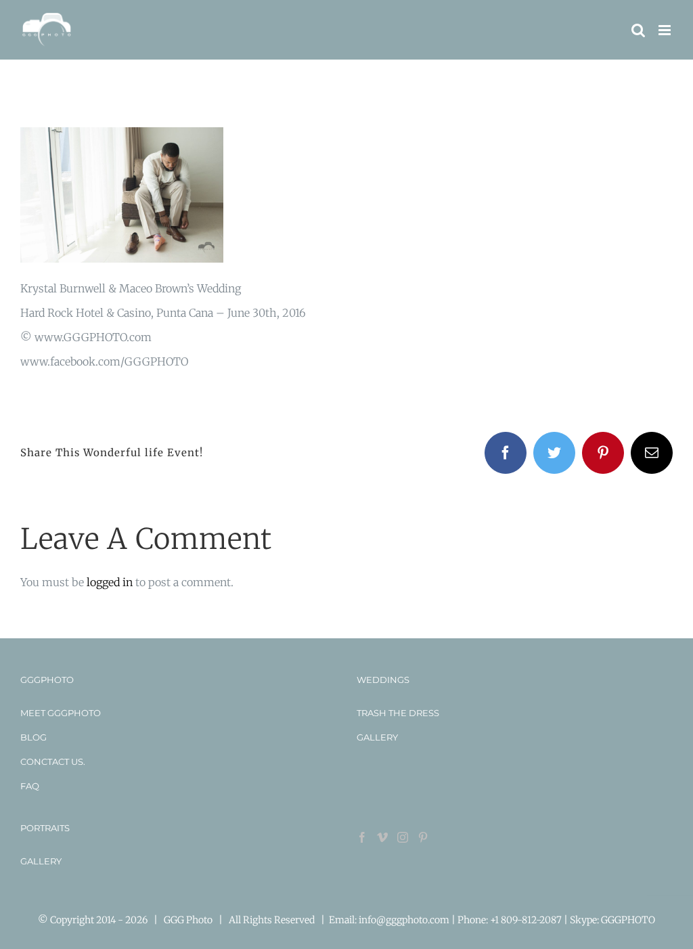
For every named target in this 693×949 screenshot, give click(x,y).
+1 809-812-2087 (527, 920)
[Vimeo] (382, 837)
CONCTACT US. (52, 761)
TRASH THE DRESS (398, 712)
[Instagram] (402, 837)
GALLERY (377, 737)
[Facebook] (362, 837)
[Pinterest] (423, 837)
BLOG (33, 737)
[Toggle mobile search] (638, 30)
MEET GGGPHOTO (60, 712)
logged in (110, 582)
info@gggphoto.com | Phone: (424, 920)
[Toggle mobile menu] (665, 30)
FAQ (29, 785)
